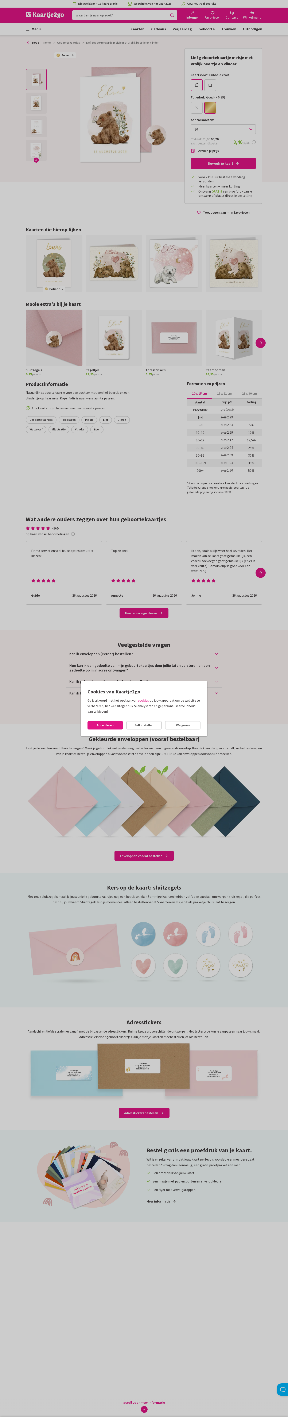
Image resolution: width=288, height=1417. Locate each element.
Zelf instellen (144, 725)
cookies (143, 700)
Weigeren (183, 725)
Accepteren (105, 725)
